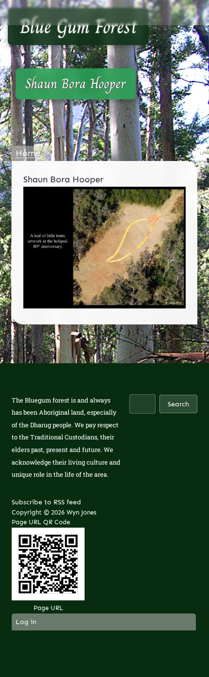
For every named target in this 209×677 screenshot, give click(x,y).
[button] (191, 12)
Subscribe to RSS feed (46, 502)
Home (28, 153)
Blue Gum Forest (78, 26)
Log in (26, 621)
